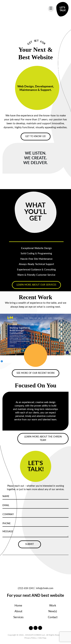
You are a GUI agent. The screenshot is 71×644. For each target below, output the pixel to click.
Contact (52, 617)
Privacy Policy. (30, 638)
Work (52, 605)
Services (18, 617)
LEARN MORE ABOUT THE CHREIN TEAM (43, 438)
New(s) (52, 611)
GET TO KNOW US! (35, 136)
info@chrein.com (44, 588)
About (18, 611)
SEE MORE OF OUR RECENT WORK (36, 373)
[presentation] (32, 356)
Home (18, 605)
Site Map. (42, 638)
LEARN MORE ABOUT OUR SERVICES (36, 285)
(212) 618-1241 (26, 588)
